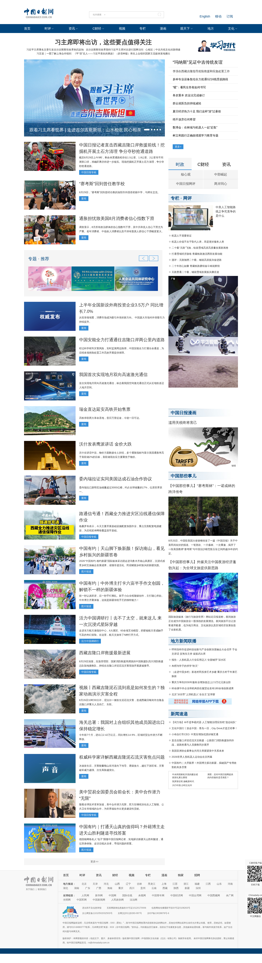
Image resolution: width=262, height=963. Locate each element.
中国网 (112, 895)
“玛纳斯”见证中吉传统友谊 (198, 62)
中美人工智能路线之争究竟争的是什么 (226, 211)
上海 (163, 883)
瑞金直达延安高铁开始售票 (104, 409)
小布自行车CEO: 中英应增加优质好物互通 (195, 734)
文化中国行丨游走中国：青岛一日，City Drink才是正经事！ (204, 728)
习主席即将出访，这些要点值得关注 (103, 42)
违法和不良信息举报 (91, 908)
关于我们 (30, 889)
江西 (208, 883)
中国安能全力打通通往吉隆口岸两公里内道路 (122, 339)
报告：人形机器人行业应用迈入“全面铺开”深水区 (199, 659)
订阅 (230, 16)
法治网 (133, 899)
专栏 (142, 28)
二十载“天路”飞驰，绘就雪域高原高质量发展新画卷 (200, 247)
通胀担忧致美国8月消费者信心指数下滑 (116, 218)
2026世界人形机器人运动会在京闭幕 (192, 756)
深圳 (198, 888)
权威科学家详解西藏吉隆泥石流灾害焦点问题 (122, 757)
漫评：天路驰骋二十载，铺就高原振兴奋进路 (197, 259)
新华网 (99, 895)
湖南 (76, 888)
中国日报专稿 (88, 172)
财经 (115, 875)
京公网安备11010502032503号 (97, 913)
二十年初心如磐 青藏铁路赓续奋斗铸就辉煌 (196, 266)
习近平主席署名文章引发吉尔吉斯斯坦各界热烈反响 (55, 49)
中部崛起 (220, 174)
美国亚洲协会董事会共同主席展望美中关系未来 (198, 750)
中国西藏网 (213, 895)
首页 (27, 28)
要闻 (83, 198)
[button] (147, 129)
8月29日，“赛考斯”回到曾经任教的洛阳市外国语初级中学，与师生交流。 (119, 192)
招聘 (197, 875)
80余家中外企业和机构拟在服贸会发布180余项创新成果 (203, 688)
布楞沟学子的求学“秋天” (185, 665)
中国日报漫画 (183, 412)
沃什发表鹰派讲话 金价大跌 (105, 444)
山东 (219, 883)
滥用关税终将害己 (182, 423)
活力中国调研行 (90, 641)
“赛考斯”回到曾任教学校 (102, 183)
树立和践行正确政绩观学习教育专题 (195, 135)
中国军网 (82, 899)
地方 (210, 28)
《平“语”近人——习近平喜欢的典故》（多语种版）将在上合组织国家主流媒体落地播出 (122, 53)
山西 (117, 883)
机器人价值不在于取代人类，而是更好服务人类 (198, 241)
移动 (218, 16)
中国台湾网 (195, 895)
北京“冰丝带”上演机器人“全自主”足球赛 (193, 694)
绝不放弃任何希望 (184, 119)
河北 (106, 883)
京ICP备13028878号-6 (158, 913)
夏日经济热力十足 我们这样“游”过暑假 (197, 111)
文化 (231, 28)
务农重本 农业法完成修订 (189, 95)
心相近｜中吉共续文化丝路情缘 (162, 49)
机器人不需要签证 (182, 235)
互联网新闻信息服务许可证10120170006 (126, 908)
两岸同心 (220, 184)
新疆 (187, 888)
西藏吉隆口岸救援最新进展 (104, 652)
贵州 (142, 888)
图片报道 (86, 571)
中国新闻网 (99, 899)
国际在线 (127, 895)
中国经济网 (176, 895)
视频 (122, 28)
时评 (48, 28)
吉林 (139, 883)
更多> (178, 146)
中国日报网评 (185, 184)
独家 (181, 875)
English (205, 16)
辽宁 (128, 883)
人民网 (85, 895)
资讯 (72, 28)
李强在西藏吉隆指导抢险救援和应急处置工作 (201, 71)
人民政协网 (117, 899)
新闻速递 (179, 713)
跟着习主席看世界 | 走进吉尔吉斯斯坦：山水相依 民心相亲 (85, 129)
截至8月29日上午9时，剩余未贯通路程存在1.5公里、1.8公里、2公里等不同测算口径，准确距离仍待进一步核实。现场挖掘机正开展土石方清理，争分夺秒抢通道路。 (121, 161)
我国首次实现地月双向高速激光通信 (113, 374)
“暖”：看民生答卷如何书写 (189, 87)
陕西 (176, 888)
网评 (187, 198)
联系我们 (42, 889)
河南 (230, 883)
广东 (87, 888)
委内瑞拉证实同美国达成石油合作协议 (115, 478)
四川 (131, 888)
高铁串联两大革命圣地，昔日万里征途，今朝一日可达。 (110, 417)
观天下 (185, 28)
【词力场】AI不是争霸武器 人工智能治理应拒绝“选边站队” (204, 722)
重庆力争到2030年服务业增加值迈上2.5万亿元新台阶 (201, 682)
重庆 (120, 888)
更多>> (94, 861)
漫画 (163, 28)
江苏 (175, 883)
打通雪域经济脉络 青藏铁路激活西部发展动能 (197, 253)
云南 (153, 888)
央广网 (229, 895)
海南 (109, 888)
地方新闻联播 (183, 641)
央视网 (142, 895)
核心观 (186, 174)
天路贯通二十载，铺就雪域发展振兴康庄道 (195, 272)
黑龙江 (151, 883)
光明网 (67, 899)
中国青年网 (158, 895)
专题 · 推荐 (38, 258)
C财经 (97, 28)
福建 (197, 883)
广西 (98, 888)
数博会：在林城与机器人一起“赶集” (195, 127)
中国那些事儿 (183, 475)
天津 (95, 883)
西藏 (165, 888)
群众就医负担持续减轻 (187, 103)
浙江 (186, 883)
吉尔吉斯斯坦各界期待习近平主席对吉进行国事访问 (114, 49)
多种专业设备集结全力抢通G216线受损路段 (200, 79)
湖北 (65, 888)
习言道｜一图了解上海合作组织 (54, 53)
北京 (84, 883)
